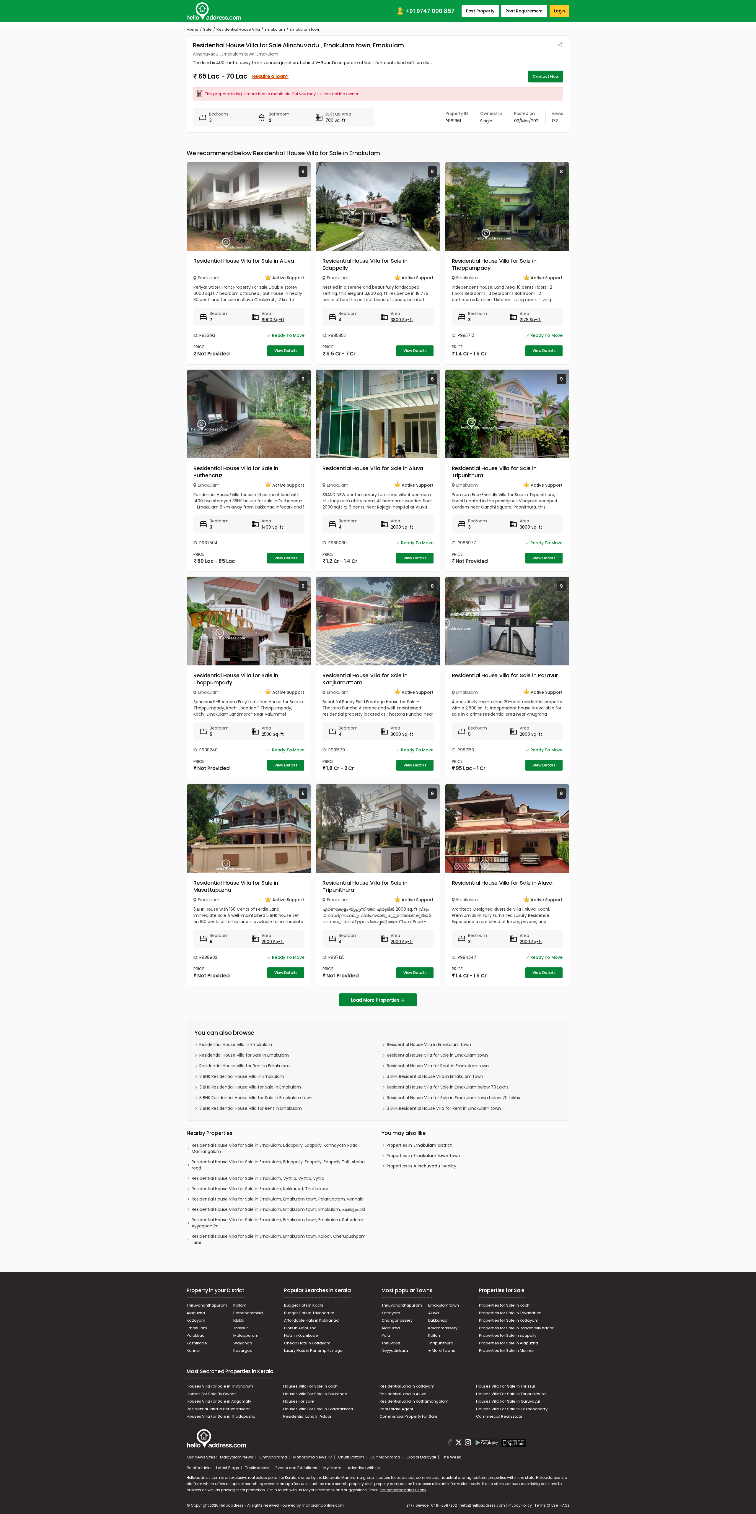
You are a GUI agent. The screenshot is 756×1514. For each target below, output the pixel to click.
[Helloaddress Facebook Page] (450, 1443)
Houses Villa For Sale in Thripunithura (511, 1394)
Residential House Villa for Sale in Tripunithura (494, 471)
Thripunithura (440, 1343)
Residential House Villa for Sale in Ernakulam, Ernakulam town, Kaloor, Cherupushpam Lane (279, 1239)
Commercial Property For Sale (408, 1416)
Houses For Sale (298, 1401)
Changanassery (397, 1320)
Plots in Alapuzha (300, 1328)
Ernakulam (275, 29)
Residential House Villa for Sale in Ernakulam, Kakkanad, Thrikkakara (260, 1189)
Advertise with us (364, 1468)
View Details (285, 350)
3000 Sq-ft (531, 527)
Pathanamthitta (248, 1313)
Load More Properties (375, 1000)
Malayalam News (237, 1457)
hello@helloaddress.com (403, 1489)
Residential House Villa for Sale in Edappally (364, 264)
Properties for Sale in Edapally (507, 1335)
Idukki (238, 1320)
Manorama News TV (313, 1457)
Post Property (480, 11)
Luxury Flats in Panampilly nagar (314, 1350)
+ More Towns (441, 1350)
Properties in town (423, 1156)
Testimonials (257, 1468)
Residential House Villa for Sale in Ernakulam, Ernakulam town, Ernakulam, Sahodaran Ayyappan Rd (278, 1223)
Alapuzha (196, 1313)
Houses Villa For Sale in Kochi (310, 1386)
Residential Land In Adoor (307, 1416)
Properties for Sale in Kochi (504, 1305)
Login (559, 11)
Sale (207, 29)
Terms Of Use (546, 1505)
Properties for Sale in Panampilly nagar (516, 1328)
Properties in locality (421, 1166)
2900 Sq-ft (273, 942)
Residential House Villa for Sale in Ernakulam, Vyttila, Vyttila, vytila (258, 1178)
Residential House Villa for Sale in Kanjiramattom (364, 679)
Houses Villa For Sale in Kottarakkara (318, 1409)
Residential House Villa (238, 29)
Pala (386, 1335)
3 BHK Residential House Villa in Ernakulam (241, 1076)
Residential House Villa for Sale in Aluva (243, 260)
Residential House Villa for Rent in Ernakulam (244, 1066)
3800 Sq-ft (402, 320)
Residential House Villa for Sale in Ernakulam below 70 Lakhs (448, 1087)
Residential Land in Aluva (402, 1394)
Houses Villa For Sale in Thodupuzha (221, 1416)
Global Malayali (421, 1457)
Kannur (193, 1350)
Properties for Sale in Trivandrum (510, 1313)
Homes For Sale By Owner (211, 1394)
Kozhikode (197, 1343)
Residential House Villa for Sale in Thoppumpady (494, 264)
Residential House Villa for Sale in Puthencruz (235, 471)
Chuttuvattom (351, 1457)
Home (192, 29)
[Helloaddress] (213, 11)
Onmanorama (273, 1457)
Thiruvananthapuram (207, 1305)
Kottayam (196, 1320)
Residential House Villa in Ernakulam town (429, 1044)
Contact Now (546, 76)
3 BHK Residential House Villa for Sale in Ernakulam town (255, 1098)
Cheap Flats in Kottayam (307, 1343)
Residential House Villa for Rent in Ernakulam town (438, 1066)
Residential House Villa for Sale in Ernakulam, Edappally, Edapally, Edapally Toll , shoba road (278, 1165)
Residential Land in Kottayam (406, 1386)
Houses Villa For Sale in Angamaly (219, 1401)
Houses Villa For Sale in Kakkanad (315, 1394)
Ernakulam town (443, 1305)
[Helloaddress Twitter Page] (458, 1443)
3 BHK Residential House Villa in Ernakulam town (435, 1076)
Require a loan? (270, 76)
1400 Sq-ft (272, 527)
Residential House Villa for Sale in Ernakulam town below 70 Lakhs (453, 1098)
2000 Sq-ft (402, 527)
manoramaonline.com (323, 1505)
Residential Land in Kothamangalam (414, 1401)
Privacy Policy (520, 1505)
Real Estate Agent (396, 1409)
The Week (451, 1457)
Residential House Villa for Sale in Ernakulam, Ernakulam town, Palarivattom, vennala (278, 1199)
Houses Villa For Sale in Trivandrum (220, 1386)
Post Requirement (524, 11)
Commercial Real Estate (499, 1416)
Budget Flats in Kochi (303, 1305)
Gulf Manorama (385, 1457)
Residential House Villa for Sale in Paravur (505, 675)
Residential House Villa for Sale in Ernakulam (244, 1055)
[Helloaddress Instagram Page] (467, 1443)
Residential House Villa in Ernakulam (235, 1044)
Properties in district (419, 1145)
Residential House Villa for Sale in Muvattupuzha (235, 886)
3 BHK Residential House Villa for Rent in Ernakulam (250, 1108)
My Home (332, 1468)
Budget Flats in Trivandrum (309, 1313)
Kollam (240, 1305)
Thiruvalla (391, 1343)
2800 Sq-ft (531, 734)
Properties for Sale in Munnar (506, 1350)
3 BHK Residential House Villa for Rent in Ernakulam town (444, 1108)
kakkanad (437, 1320)
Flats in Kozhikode (301, 1335)
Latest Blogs (228, 1468)
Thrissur (240, 1328)
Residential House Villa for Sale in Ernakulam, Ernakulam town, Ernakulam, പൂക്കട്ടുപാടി (278, 1209)
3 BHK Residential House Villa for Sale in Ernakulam (250, 1087)
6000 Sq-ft (273, 320)
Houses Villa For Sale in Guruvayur (508, 1401)
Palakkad (196, 1335)
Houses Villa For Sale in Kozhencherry (512, 1409)
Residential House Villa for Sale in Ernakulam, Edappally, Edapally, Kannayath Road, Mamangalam (275, 1148)
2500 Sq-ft (273, 734)
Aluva (433, 1313)
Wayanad (242, 1343)
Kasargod (242, 1350)
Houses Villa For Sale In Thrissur (505, 1386)
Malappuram (245, 1335)
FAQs (565, 1505)
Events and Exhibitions (297, 1468)
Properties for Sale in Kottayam (508, 1320)
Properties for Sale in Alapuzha (508, 1343)
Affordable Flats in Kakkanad (311, 1320)
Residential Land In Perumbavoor (218, 1409)
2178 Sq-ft (530, 320)
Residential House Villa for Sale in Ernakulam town (437, 1055)
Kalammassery (442, 1328)
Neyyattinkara (395, 1350)
